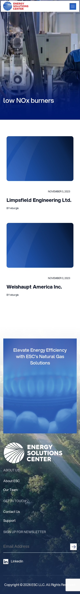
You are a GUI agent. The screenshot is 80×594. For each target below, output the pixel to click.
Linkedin (17, 561)
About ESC (11, 480)
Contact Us (11, 511)
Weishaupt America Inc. (34, 286)
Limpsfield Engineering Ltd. (39, 200)
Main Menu (73, 6)
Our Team (10, 489)
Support (9, 520)
